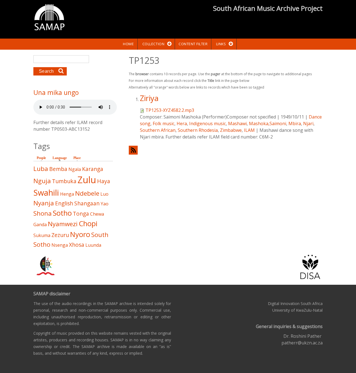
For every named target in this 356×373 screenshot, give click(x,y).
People (41, 158)
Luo (104, 194)
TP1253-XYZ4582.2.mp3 (169, 110)
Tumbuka (64, 181)
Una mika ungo (56, 92)
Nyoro (80, 234)
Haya (103, 181)
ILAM (249, 130)
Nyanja (43, 203)
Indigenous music (207, 123)
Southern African (157, 130)
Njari (308, 123)
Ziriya (149, 98)
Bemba (58, 169)
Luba (40, 168)
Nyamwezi (63, 224)
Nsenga (59, 245)
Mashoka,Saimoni (267, 123)
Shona (42, 213)
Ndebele (87, 193)
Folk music (163, 123)
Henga (67, 194)
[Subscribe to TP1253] (226, 150)
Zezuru (60, 235)
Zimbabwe (231, 130)
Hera (182, 123)
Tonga (81, 213)
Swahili (46, 192)
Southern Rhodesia (198, 130)
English (64, 203)
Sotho (62, 213)
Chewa (97, 214)
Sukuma (41, 235)
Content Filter (193, 43)
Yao (104, 204)
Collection (153, 43)
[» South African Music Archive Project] (49, 18)
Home (128, 43)
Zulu (87, 180)
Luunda (93, 245)
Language (61, 158)
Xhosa (76, 244)
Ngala (74, 169)
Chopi (88, 223)
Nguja (42, 181)
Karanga (92, 169)
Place (77, 158)
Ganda (40, 224)
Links (221, 43)
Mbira (294, 123)
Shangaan (87, 203)
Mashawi (237, 123)
